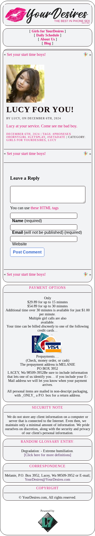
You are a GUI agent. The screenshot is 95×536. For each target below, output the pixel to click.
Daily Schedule (47, 35)
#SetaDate (56, 136)
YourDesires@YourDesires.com (47, 479)
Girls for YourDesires (48, 31)
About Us (47, 39)
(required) (27, 221)
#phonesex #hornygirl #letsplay (38, 135)
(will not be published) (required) (47, 232)
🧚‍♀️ (85, 55)
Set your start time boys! (26, 54)
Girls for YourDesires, (27, 140)
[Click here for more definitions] (47, 455)
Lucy (52, 140)
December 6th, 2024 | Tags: (29, 133)
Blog (47, 43)
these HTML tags (45, 208)
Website (19, 244)
